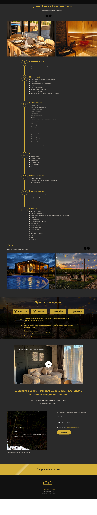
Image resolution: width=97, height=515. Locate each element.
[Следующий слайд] (50, 15)
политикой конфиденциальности (73, 427)
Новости (51, 1)
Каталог (44, 1)
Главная (38, 1)
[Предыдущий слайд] (47, 15)
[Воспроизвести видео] (48, 364)
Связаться (58, 1)
